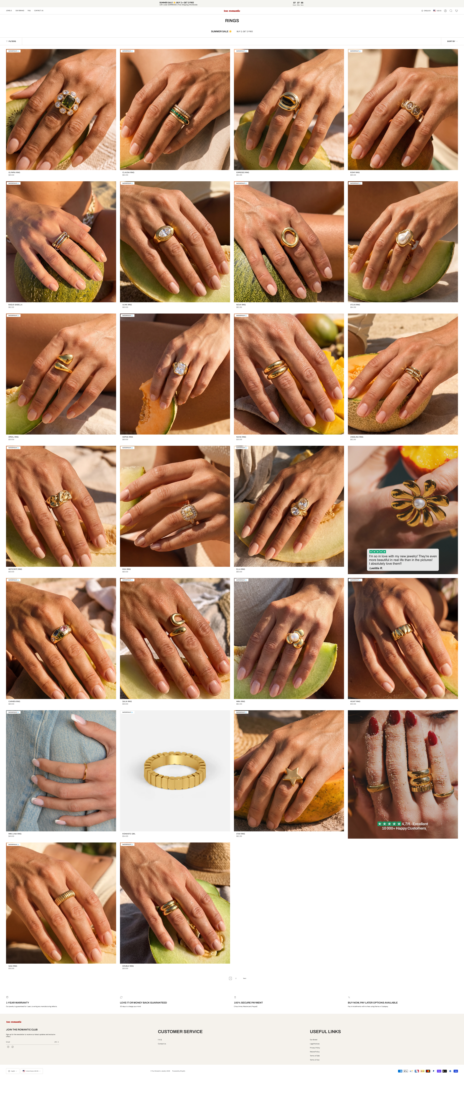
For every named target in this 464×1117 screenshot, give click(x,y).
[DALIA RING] (175, 638)
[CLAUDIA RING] (175, 109)
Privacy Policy (315, 1048)
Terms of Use (314, 1060)
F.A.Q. (160, 1040)
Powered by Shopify (178, 1071)
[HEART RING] (403, 638)
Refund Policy (315, 1052)
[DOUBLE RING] (175, 903)
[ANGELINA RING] (403, 374)
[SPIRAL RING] (61, 374)
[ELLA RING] (289, 506)
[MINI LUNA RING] (61, 770)
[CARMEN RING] (61, 638)
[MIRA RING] (289, 638)
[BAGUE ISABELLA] (61, 241)
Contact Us (162, 1044)
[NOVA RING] (289, 241)
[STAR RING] (289, 770)
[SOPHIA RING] (175, 374)
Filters (12, 41)
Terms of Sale (315, 1056)
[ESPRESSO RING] (289, 109)
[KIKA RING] (175, 506)
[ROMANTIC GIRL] (175, 770)
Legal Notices (315, 1044)
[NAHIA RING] (289, 374)
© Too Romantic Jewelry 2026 (160, 1071)
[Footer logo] (14, 1022)
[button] (9, 11)
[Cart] (456, 11)
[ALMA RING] (175, 241)
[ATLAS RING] (403, 241)
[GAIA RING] (61, 903)
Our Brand (313, 1040)
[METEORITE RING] (61, 506)
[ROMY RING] (403, 109)
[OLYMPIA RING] (61, 109)
